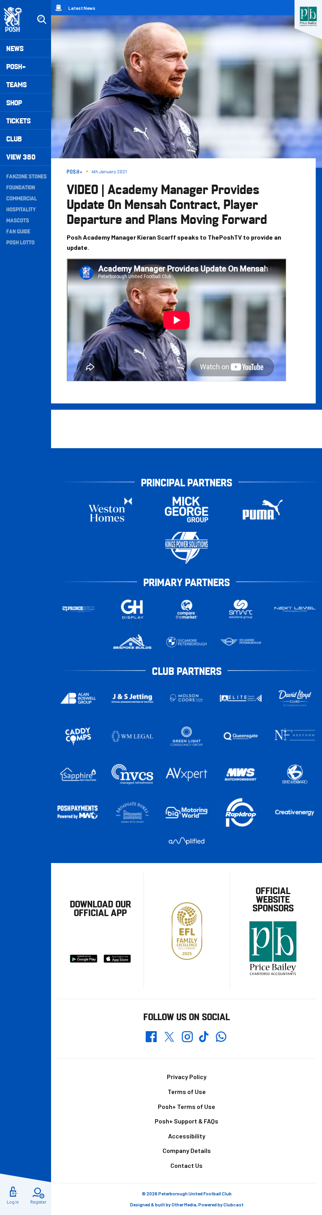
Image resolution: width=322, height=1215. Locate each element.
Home (58, 8)
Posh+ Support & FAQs (186, 1121)
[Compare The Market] (186, 609)
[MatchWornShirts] (241, 774)
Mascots (17, 220)
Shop (14, 102)
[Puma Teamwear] (263, 510)
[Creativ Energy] (295, 812)
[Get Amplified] (186, 841)
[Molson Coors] (186, 698)
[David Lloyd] (295, 698)
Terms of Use (187, 1091)
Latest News (81, 8)
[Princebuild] (78, 609)
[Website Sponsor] (308, 16)
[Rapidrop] (241, 812)
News (15, 48)
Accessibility (186, 1136)
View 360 (20, 156)
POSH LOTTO (20, 242)
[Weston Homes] (110, 510)
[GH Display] (132, 609)
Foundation (20, 187)
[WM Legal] (132, 736)
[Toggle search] (41, 19)
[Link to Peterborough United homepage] (16, 19)
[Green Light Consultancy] (186, 736)
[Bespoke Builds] (132, 642)
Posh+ (16, 66)
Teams (16, 84)
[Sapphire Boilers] (78, 774)
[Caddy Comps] (78, 736)
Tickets (18, 120)
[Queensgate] (241, 736)
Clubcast (233, 1204)
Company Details (187, 1150)
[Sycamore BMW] (186, 642)
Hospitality (21, 209)
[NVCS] (132, 774)
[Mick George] (186, 510)
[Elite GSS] (241, 698)
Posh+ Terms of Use (186, 1106)
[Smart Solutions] (241, 609)
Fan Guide (18, 231)
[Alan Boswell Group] (78, 698)
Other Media (184, 1204)
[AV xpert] (186, 775)
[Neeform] (295, 736)
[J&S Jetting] (132, 698)
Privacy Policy (187, 1076)
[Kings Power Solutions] (186, 548)
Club (14, 138)
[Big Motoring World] (186, 812)
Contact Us (186, 1165)
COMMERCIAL (21, 198)
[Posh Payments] (78, 812)
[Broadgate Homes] (132, 812)
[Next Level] (295, 609)
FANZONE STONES (26, 176)
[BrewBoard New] (295, 774)
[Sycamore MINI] (241, 642)
